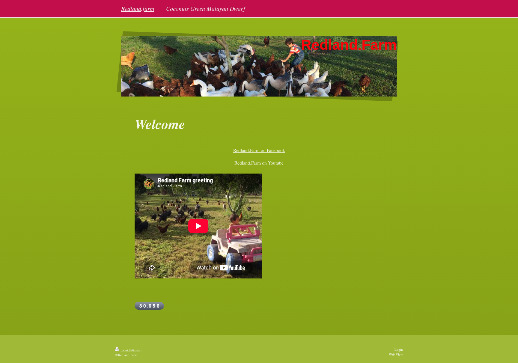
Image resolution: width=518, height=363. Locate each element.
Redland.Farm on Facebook (259, 150)
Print (125, 350)
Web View (396, 354)
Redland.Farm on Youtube (259, 163)
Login (398, 349)
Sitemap (135, 350)
